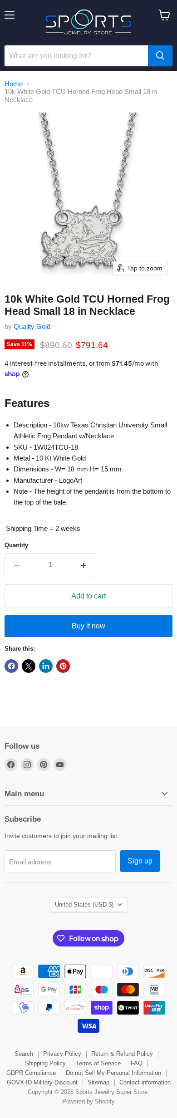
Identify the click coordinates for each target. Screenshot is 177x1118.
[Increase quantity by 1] (83, 565)
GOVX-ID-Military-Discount (42, 1082)
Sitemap (98, 1082)
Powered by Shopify (88, 1101)
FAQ (137, 1063)
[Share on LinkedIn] (46, 666)
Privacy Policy (62, 1053)
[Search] (160, 55)
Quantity (16, 545)
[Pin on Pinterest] (63, 666)
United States (84, 904)
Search (24, 1053)
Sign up (140, 861)
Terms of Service (98, 1063)
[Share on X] (28, 666)
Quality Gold (32, 326)
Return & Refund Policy (122, 1053)
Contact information (145, 1082)
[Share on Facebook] (11, 666)
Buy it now (88, 626)
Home (14, 84)
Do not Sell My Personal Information (113, 1072)
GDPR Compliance (31, 1072)
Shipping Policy (45, 1063)
